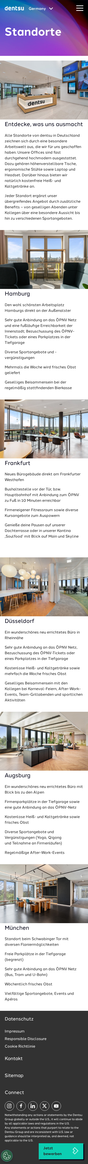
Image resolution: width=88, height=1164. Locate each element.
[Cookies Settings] (7, 1156)
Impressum (15, 1031)
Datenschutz (19, 1019)
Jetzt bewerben (52, 1151)
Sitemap (14, 1076)
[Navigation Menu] (79, 8)
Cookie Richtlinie (20, 1047)
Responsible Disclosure (25, 1039)
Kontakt (14, 1059)
